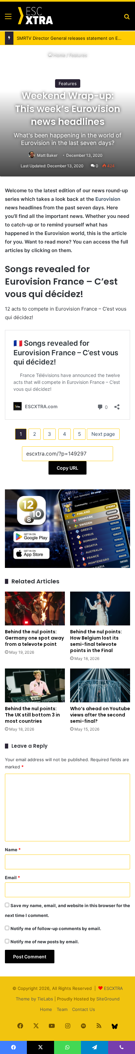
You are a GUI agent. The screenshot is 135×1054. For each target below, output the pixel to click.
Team (62, 1009)
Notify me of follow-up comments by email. (55, 928)
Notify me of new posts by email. (44, 941)
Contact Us (83, 1009)
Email (12, 877)
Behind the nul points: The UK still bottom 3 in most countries (32, 714)
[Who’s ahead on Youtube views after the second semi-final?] (100, 685)
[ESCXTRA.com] (35, 16)
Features (78, 55)
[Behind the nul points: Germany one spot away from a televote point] (35, 608)
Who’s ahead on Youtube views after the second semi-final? (100, 714)
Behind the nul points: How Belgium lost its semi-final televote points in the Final (96, 641)
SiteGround (108, 998)
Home (59, 55)
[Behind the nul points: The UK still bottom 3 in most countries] (35, 685)
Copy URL (67, 468)
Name (13, 849)
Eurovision (107, 199)
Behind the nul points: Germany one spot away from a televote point (34, 637)
